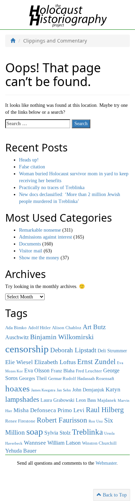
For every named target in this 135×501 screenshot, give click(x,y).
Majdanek (106, 400)
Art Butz (94, 327)
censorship (27, 348)
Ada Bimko (16, 327)
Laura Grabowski (57, 400)
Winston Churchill (99, 443)
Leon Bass (86, 400)
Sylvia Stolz (57, 433)
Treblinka (87, 431)
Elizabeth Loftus (55, 362)
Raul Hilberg (105, 410)
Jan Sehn (64, 390)
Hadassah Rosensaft (95, 378)
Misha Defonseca (35, 410)
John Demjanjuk (88, 389)
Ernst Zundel (96, 362)
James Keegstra (43, 390)
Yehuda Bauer (20, 451)
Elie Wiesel (19, 362)
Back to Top (114, 495)
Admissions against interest (45, 237)
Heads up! (29, 160)
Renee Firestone (20, 421)
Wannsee (35, 442)
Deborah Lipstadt (73, 350)
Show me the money (39, 257)
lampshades (22, 399)
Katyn (113, 389)
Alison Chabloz (66, 327)
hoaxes (17, 388)
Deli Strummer (112, 350)
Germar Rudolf (62, 378)
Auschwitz (17, 337)
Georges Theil (33, 378)
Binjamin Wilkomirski (62, 337)
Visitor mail (30, 250)
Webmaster (106, 463)
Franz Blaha (62, 370)
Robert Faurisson (62, 420)
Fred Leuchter (89, 371)
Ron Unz (96, 421)
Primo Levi (70, 410)
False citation (32, 166)
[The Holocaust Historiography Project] (68, 14)
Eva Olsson (37, 370)
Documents (30, 244)
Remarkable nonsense (40, 230)
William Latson (64, 443)
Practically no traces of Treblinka (51, 187)
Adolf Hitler (39, 327)
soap (34, 432)
